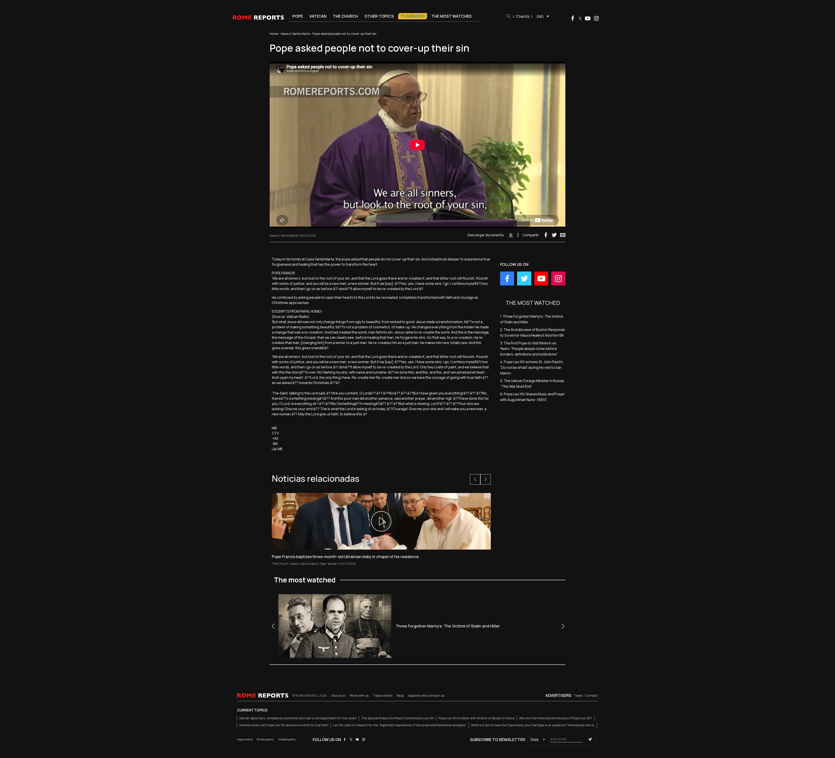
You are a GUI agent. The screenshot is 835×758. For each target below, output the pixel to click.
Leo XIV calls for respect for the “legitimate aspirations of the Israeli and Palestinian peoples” (399, 725)
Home (274, 34)
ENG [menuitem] (540, 16)
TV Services (412, 16)
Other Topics (379, 16)
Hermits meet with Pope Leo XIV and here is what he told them (284, 725)
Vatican (317, 16)
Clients (522, 16)
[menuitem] (542, 16)
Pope (297, 16)
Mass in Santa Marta (295, 34)
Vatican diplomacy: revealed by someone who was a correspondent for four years (298, 718)
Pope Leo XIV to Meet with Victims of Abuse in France (476, 718)
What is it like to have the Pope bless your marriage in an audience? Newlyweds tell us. (533, 725)
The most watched (451, 16)
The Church (345, 16)
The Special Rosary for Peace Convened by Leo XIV (397, 718)
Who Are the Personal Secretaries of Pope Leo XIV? (555, 718)
